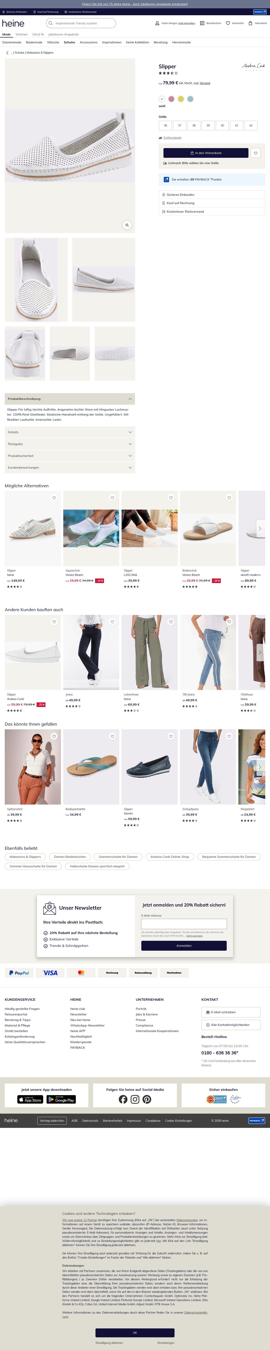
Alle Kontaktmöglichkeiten (230, 1025)
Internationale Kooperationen (157, 1031)
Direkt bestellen (16, 1031)
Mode (6, 34)
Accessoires (88, 42)
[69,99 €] (150, 652)
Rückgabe (15, 444)
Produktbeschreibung (24, 399)
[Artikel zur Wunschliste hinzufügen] (256, 153)
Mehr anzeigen (194, 935)
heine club (77, 1009)
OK (135, 1333)
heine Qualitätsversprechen (25, 1042)
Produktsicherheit (21, 456)
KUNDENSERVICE (20, 999)
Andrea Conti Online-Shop (170, 857)
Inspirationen (111, 42)
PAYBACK (77, 1047)
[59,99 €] (150, 766)
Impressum (134, 1121)
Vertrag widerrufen (52, 1121)
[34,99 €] (91, 766)
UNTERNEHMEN (150, 999)
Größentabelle (172, 137)
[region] (135, 1278)
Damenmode (11, 42)
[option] (162, 99)
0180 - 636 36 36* (219, 1053)
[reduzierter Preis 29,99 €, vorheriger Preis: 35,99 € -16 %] (208, 528)
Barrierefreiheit (112, 1121)
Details (13, 432)
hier (158, 1241)
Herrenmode (181, 42)
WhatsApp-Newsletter (87, 1025)
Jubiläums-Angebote (63, 34)
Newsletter (78, 1014)
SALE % (38, 34)
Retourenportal (16, 1014)
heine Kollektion (137, 42)
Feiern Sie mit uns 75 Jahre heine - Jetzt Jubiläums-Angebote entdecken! (135, 4)
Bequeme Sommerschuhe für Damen (229, 857)
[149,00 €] (33, 528)
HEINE (75, 999)
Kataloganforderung (20, 1036)
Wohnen (21, 34)
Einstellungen (166, 1343)
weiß (162, 106)
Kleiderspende (81, 1042)
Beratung (161, 42)
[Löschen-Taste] (111, 23)
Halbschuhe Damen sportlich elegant (97, 866)
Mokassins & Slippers (40, 52)
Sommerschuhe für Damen (118, 857)
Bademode (34, 42)
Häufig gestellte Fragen (22, 1009)
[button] (6, 52)
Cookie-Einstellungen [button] (178, 1121)
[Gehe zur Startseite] (13, 23)
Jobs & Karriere (147, 1014)
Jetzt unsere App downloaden (46, 1089)
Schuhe (69, 42)
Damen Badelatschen (70, 857)
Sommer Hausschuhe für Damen (33, 866)
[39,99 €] (150, 528)
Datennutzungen (187, 1220)
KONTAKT (209, 999)
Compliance (144, 1025)
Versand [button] (205, 83)
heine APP (77, 1031)
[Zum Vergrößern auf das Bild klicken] (127, 225)
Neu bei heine (80, 1020)
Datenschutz (90, 1121)
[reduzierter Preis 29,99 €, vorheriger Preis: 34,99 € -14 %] (91, 528)
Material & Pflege (17, 1025)
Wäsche (53, 42)
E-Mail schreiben (221, 1013)
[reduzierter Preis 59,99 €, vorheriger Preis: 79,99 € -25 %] (33, 652)
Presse (141, 1020)
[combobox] (89, 23)
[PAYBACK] (260, 11)
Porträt (141, 1009)
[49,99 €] (91, 652)
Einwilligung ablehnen (109, 1343)
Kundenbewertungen (23, 467)
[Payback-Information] (256, 1121)
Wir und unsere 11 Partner (79, 1220)
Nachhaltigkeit (81, 1036)
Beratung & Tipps (18, 1020)
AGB (74, 1121)
